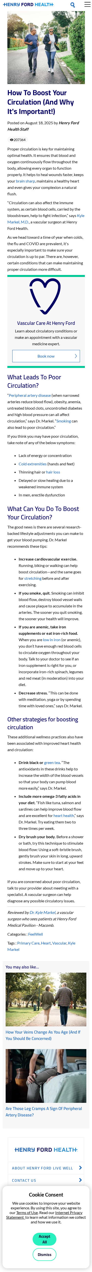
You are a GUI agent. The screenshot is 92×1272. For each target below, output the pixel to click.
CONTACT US (24, 1180)
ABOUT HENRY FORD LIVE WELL (42, 1168)
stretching (32, 578)
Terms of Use (27, 1212)
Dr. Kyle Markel (42, 912)
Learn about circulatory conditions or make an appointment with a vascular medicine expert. (46, 337)
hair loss (53, 472)
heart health (63, 815)
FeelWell (35, 934)
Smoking (64, 420)
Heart (46, 943)
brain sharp (25, 181)
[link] (28, 5)
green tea (52, 762)
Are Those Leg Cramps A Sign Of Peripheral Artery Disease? (44, 1112)
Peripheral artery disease (30, 395)
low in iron (52, 639)
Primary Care (28, 943)
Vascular (59, 943)
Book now (46, 356)
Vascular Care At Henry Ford (46, 323)
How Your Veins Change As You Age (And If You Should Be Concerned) (43, 1035)
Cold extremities (33, 463)
